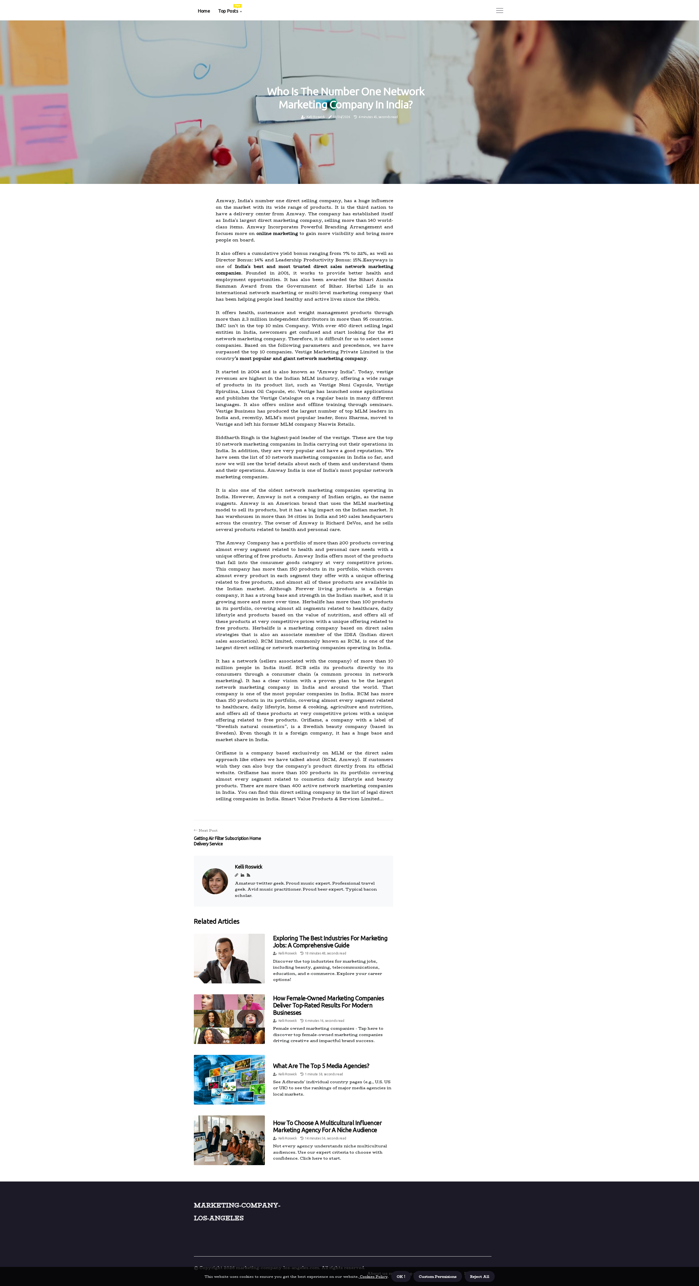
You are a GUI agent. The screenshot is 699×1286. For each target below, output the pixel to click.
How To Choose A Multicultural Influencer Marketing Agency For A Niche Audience (327, 1126)
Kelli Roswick (316, 117)
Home (204, 10)
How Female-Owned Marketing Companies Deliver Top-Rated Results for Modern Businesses (328, 1005)
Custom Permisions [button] (438, 1276)
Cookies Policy (373, 1276)
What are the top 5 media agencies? (321, 1065)
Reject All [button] (479, 1276)
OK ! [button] (401, 1276)
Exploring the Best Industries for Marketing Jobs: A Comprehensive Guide (330, 941)
